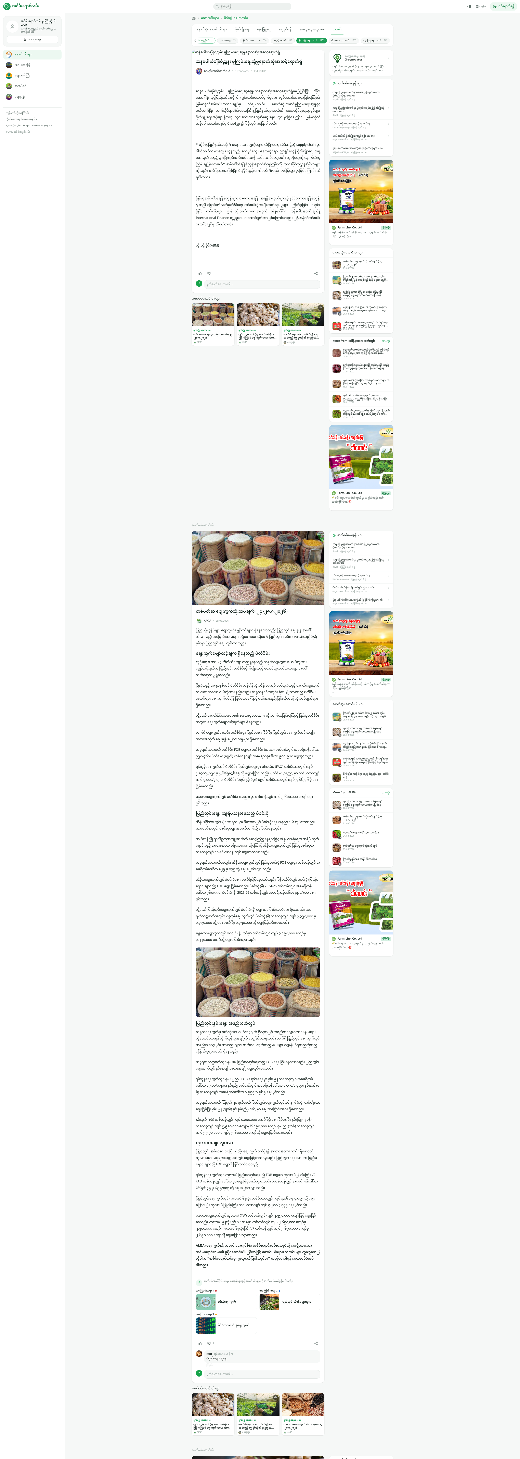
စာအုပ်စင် (20, 86)
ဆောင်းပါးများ (23, 54)
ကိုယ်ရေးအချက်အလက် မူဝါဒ (21, 119)
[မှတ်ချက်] (209, 273)
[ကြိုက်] (200, 273)
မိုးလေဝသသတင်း (343, 40)
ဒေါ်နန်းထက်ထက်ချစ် (217, 71)
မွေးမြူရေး (264, 29)
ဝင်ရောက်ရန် (34, 39)
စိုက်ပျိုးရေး (242, 29)
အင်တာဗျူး (228, 40)
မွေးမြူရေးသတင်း (375, 40)
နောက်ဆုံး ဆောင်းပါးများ (212, 29)
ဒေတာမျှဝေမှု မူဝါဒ (42, 125)
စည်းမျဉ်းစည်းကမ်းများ (18, 125)
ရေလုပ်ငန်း (285, 29)
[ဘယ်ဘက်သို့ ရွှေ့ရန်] (197, 40)
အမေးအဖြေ (22, 65)
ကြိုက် (209, 1365)
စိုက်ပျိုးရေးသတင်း (236, 18)
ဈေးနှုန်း (20, 97)
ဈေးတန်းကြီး (23, 75)
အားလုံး (386, 341)
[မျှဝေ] (315, 273)
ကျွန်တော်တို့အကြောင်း (17, 113)
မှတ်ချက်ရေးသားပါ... (220, 284)
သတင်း (337, 29)
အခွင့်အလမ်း (282, 40)
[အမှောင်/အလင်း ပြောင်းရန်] (469, 6)
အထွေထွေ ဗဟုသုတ (312, 29)
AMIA (207, 621)
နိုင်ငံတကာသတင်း (254, 40)
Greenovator (242, 71)
